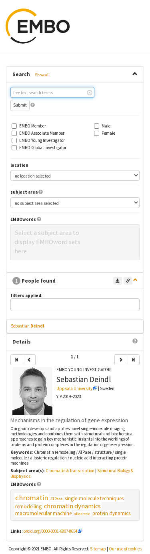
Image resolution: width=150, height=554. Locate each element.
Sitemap (98, 549)
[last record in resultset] (133, 359)
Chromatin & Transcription (70, 470)
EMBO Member (32, 126)
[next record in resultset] (120, 359)
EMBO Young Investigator (42, 140)
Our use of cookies (125, 549)
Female (108, 133)
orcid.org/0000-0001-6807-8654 (50, 531)
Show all (42, 74)
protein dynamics (111, 513)
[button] (32, 105)
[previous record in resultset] (29, 359)
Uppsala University (74, 388)
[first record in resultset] (16, 359)
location (19, 165)
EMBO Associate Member (41, 133)
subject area (24, 192)
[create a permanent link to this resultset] (128, 281)
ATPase (56, 498)
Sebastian (27, 326)
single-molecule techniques (94, 498)
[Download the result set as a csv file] (117, 281)
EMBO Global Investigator (42, 147)
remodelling (28, 506)
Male (106, 126)
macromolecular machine (43, 513)
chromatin (31, 497)
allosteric (82, 513)
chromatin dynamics (72, 506)
